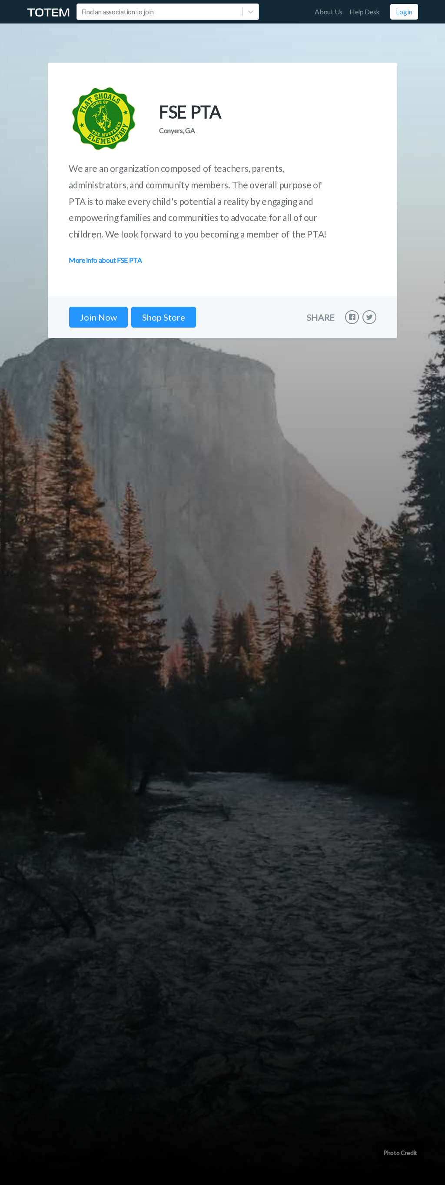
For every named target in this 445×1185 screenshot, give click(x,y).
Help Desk (364, 11)
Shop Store (163, 317)
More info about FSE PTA (105, 260)
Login (404, 12)
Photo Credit (400, 1152)
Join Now (98, 317)
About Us (328, 11)
